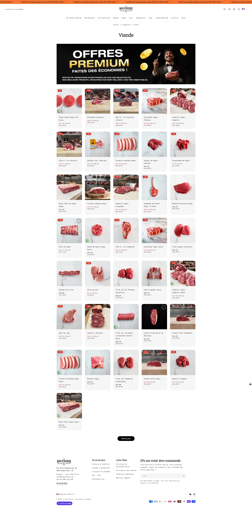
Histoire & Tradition (101, 464)
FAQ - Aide (96, 475)
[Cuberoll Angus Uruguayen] (126, 187)
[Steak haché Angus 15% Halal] (69, 101)
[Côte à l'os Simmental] (126, 230)
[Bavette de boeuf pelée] (182, 187)
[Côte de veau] (69, 316)
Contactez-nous (98, 479)
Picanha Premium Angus (97, 204)
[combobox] (245, 9)
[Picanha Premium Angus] (97, 187)
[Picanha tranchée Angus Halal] (69, 362)
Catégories (126, 24)
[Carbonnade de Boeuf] (182, 144)
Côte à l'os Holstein (68, 161)
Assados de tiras (66, 290)
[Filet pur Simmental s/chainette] (126, 362)
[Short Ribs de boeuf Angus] (69, 187)
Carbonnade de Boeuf (181, 161)
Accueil (116, 24)
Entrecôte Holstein (95, 117)
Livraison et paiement (101, 471)
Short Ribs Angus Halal (69, 422)
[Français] (245, 9)
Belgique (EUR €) (66, 494)
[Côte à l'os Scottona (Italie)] (126, 101)
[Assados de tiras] (69, 273)
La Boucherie (68, 499)
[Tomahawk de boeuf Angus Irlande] (154, 187)
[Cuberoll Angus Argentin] (182, 101)
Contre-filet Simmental (182, 333)
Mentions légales (123, 478)
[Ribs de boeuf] (69, 230)
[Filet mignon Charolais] (182, 230)
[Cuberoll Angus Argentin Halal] (182, 273)
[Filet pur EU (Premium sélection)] (126, 273)
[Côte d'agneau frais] (154, 273)
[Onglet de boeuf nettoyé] (154, 144)
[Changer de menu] (26, 9)
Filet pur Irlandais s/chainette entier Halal (124, 335)
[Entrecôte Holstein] (97, 101)
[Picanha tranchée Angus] (126, 144)
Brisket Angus (93, 379)
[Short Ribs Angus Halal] (69, 405)
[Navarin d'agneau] (182, 362)
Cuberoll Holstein (95, 333)
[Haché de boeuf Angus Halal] (97, 230)
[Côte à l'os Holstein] (69, 144)
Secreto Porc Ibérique (97, 161)
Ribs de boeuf (65, 247)
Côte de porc (92, 290)
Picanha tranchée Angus (126, 161)
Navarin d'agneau (179, 379)
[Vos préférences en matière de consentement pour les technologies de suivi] (250, 384)
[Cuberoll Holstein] (97, 316)
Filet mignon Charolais (182, 247)
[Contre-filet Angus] (154, 362)
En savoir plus (62, 483)
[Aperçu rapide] (79, 92)
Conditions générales (125, 474)
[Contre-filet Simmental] (182, 316)
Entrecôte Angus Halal (153, 247)
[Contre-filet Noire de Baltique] (154, 316)
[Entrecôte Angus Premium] (154, 101)
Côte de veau (64, 333)
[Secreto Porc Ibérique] (97, 144)
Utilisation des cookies (126, 470)
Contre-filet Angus (152, 379)
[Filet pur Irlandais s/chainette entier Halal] (126, 316)
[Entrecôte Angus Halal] (154, 230)
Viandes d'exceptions (101, 468)
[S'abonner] (184, 476)
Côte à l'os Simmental (125, 247)
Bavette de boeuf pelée (182, 204)
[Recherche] (225, 9)
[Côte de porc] (97, 273)
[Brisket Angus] (97, 362)
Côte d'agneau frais (152, 290)
